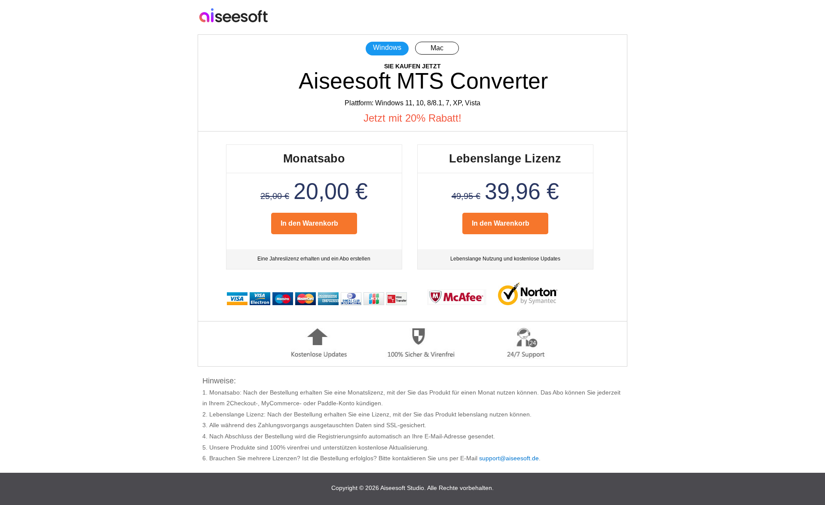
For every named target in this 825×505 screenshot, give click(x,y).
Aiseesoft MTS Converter (423, 80)
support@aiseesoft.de (509, 458)
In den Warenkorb (309, 223)
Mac (437, 48)
